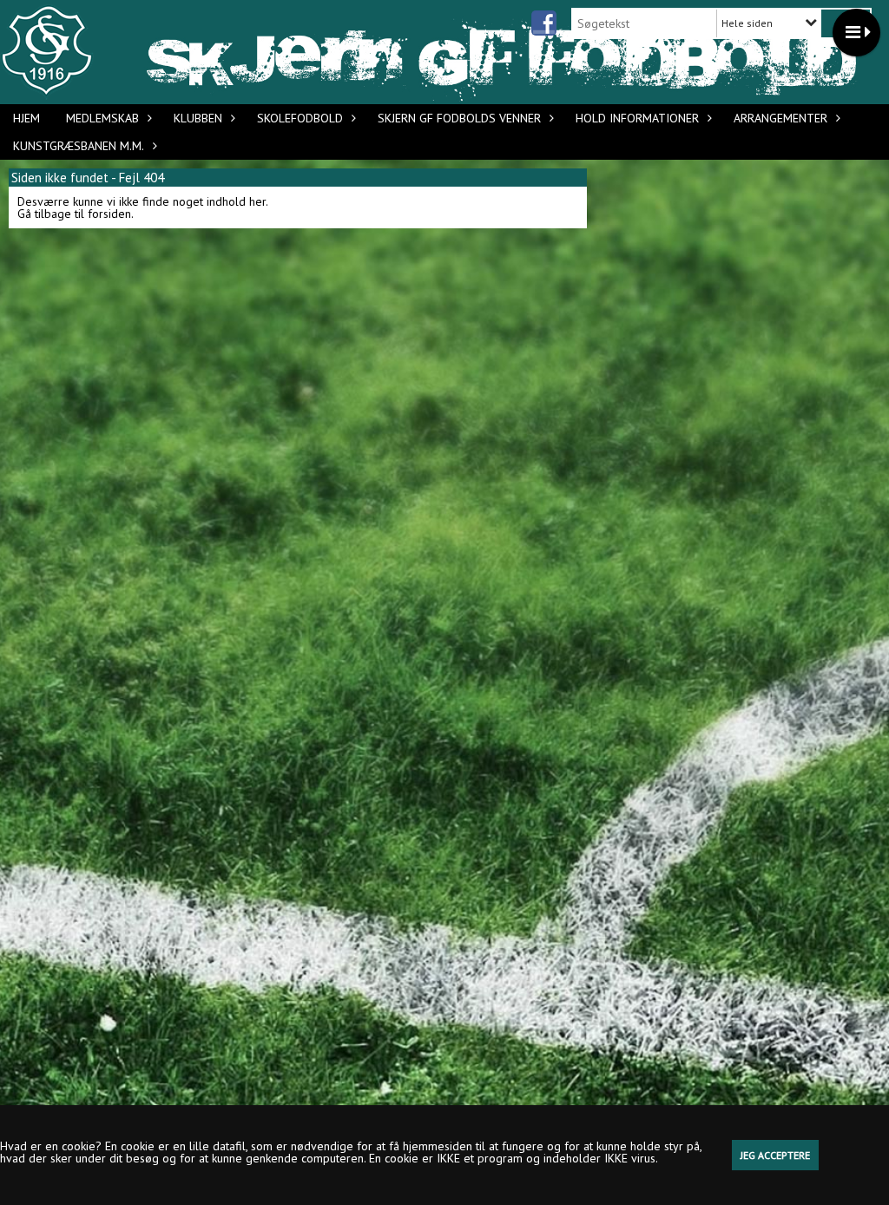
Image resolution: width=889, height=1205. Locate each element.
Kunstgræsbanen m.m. (78, 146)
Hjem (26, 118)
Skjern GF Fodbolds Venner (459, 118)
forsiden (109, 213)
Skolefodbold (300, 118)
